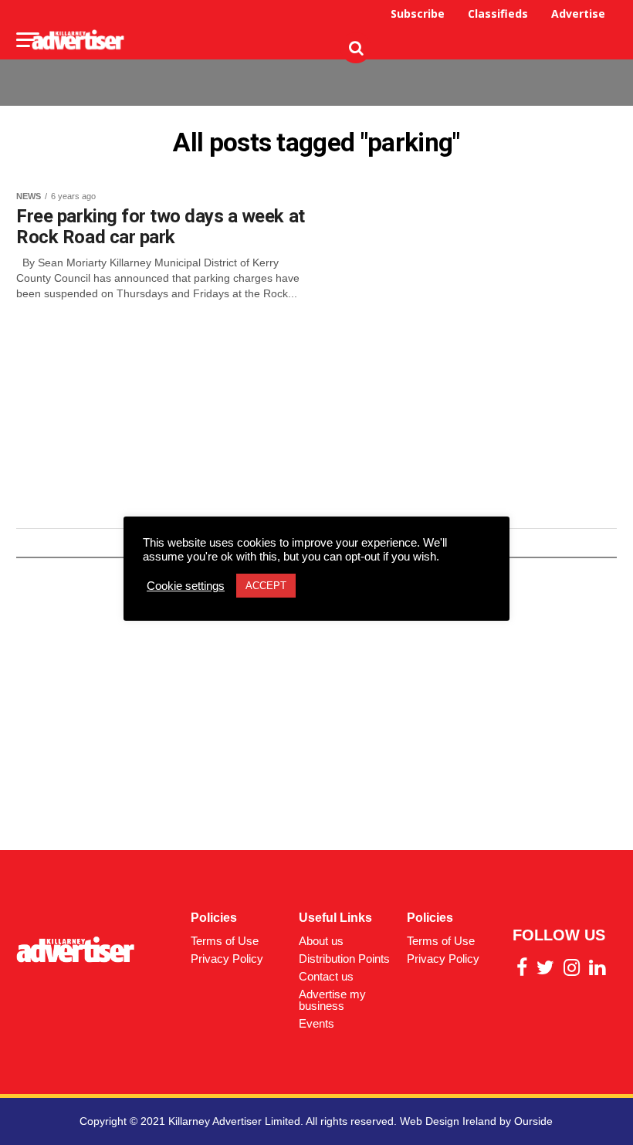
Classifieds (498, 13)
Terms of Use (225, 940)
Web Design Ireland (448, 1121)
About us (321, 940)
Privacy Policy (227, 958)
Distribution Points (344, 958)
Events (316, 1023)
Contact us (326, 976)
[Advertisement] (336, 71)
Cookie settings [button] (186, 586)
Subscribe (418, 13)
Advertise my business (332, 999)
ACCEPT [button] (265, 585)
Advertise (578, 13)
